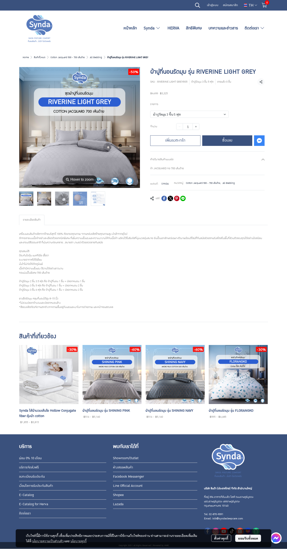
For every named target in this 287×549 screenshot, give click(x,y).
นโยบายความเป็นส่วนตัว (48, 541)
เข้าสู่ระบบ (212, 5)
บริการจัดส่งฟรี (29, 467)
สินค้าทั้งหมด (39, 57)
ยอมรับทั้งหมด (248, 538)
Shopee (118, 495)
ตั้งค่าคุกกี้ (221, 538)
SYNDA (165, 184)
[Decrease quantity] (179, 126)
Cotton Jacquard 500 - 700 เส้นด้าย (67, 57)
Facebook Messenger (128, 476)
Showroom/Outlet (126, 458)
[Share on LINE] (183, 198)
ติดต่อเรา (25, 513)
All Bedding (96, 57)
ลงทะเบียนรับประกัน (32, 476)
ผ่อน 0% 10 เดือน (30, 458)
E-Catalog (26, 495)
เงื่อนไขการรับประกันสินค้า (36, 485)
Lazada (118, 504)
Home (26, 57)
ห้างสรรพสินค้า (123, 467)
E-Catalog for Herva (33, 504)
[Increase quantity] (196, 126)
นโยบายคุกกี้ (78, 541)
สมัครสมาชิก (230, 5)
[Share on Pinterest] (176, 198)
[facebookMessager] (276, 538)
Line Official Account (128, 485)
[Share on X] (170, 198)
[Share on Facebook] (164, 198)
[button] (197, 5)
